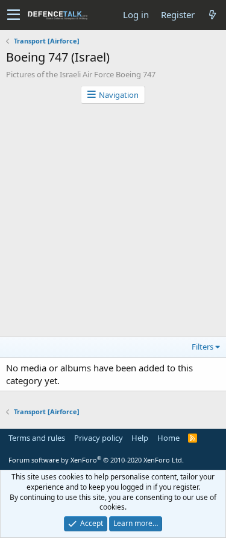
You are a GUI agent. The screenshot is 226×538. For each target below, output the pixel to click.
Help (139, 437)
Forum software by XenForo (96, 459)
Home (168, 437)
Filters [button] (202, 346)
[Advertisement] (113, 223)
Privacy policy (98, 437)
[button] (13, 15)
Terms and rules (36, 437)
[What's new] (212, 15)
